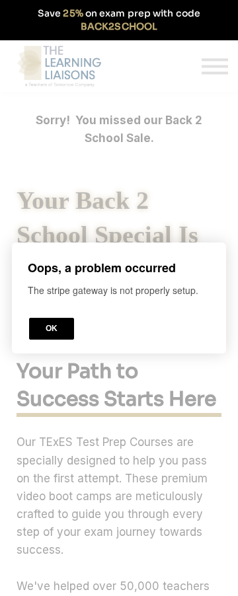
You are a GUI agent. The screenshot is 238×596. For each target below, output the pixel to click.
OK (52, 328)
